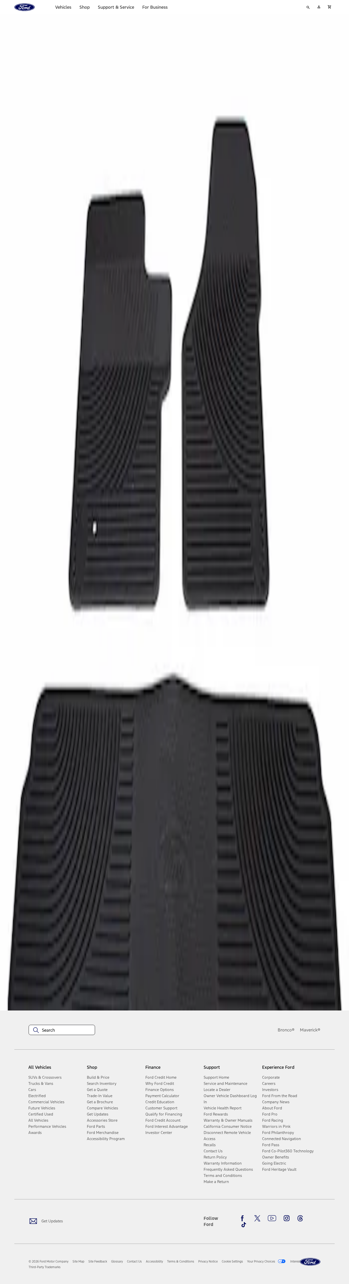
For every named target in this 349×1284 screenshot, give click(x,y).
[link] (78, 1261)
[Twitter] (257, 1218)
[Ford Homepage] (310, 1262)
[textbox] (62, 1030)
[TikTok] (244, 1225)
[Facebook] (244, 1218)
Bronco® (286, 1030)
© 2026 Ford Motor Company (48, 1261)
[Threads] (300, 1218)
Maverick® (310, 1030)
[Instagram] (287, 1218)
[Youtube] (272, 1218)
